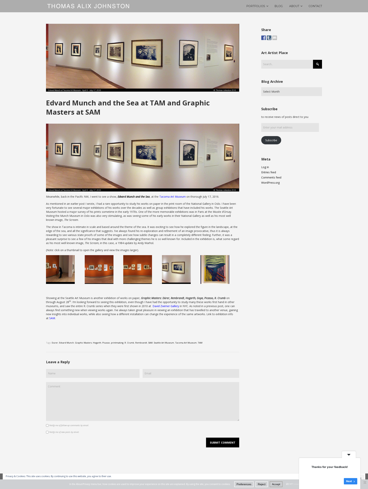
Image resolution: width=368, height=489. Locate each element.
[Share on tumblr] (269, 37)
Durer (55, 342)
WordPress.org (270, 182)
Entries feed (268, 172)
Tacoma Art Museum (172, 196)
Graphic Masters (83, 342)
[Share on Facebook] (263, 37)
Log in (265, 167)
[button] (65, 269)
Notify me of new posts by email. (64, 432)
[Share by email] (274, 37)
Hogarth (97, 342)
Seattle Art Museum (164, 342)
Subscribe (271, 140)
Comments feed (271, 177)
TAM (200, 342)
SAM (52, 318)
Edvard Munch (66, 342)
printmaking (117, 342)
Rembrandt (141, 342)
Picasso (106, 342)
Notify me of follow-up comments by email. (69, 425)
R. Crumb (129, 342)
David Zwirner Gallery (166, 306)
